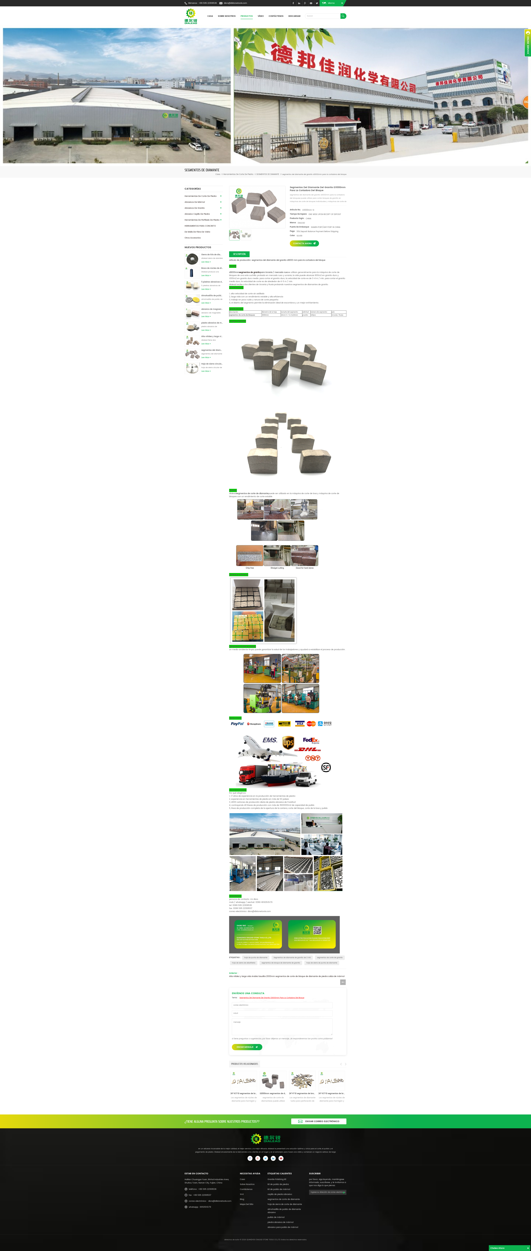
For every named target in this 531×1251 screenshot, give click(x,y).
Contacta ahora (302, 243)
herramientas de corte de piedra (238, 174)
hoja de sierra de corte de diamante (285, 1204)
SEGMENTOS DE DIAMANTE (267, 174)
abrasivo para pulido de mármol (283, 1227)
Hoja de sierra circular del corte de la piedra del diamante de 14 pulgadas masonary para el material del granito (212, 364)
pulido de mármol (276, 1217)
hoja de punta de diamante (255, 957)
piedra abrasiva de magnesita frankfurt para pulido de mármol (212, 323)
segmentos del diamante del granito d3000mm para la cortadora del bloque (212, 350)
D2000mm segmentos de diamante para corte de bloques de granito (302, 1093)
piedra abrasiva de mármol (280, 1222)
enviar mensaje (245, 1047)
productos (247, 16)
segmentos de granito (249, 272)
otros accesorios (193, 237)
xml (242, 1194)
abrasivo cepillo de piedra (197, 214)
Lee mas (205, 262)
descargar (294, 16)
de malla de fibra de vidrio (197, 231)
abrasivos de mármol (195, 202)
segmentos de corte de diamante (284, 1199)
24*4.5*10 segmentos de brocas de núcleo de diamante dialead (273, 1093)
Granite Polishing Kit (277, 1179)
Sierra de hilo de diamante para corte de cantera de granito (212, 254)
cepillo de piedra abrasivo (280, 1194)
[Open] (527, 43)
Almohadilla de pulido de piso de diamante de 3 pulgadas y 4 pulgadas (212, 295)
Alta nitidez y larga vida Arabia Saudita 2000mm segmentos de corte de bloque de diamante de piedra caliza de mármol (212, 336)
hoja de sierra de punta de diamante (321, 963)
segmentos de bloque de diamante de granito (281, 963)
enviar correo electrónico (322, 1121)
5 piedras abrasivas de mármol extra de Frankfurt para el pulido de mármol (212, 282)
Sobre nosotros (227, 16)
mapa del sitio (246, 1204)
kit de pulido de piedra (278, 1184)
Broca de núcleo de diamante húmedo (212, 268)
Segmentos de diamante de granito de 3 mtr (292, 957)
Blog (242, 1199)
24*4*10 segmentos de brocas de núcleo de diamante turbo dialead (244, 1093)
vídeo (261, 16)
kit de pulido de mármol (279, 1189)
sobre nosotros (247, 1184)
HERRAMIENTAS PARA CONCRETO (200, 226)
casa (210, 16)
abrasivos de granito (195, 208)
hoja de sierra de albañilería (243, 963)
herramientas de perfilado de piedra (202, 220)
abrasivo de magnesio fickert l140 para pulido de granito (212, 309)
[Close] (527, 58)
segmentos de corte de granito (330, 957)
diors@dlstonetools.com (235, 3)
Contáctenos (276, 16)
